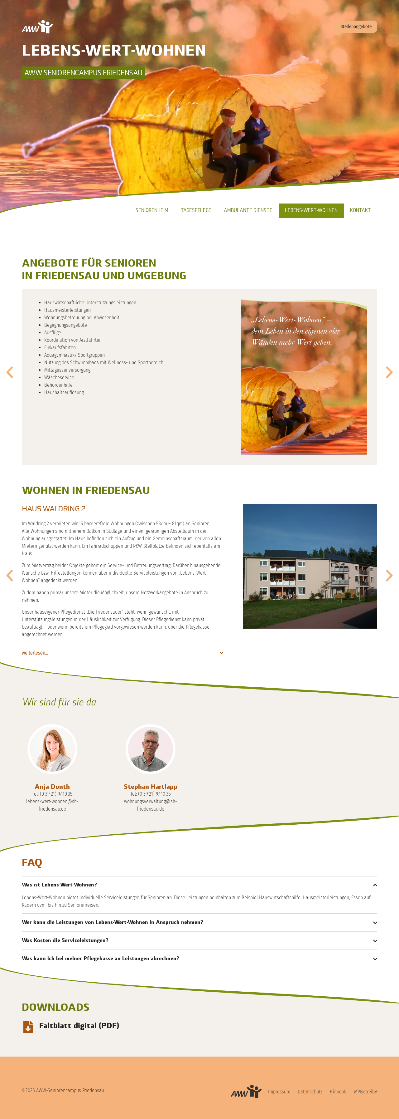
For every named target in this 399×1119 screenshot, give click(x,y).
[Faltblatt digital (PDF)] (28, 1027)
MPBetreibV (365, 1092)
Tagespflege (196, 210)
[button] (9, 372)
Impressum (279, 1092)
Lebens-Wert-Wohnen (311, 210)
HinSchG (338, 1092)
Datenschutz (310, 1092)
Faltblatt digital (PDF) (79, 1026)
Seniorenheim (152, 210)
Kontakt (360, 210)
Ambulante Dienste (248, 210)
